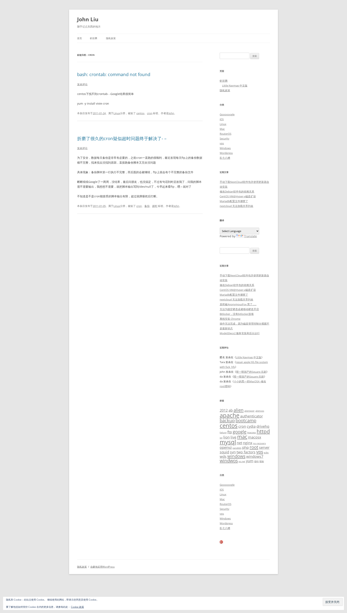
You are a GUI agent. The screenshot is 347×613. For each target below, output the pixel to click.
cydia (251, 426)
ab (231, 410)
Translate (250, 236)
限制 (261, 461)
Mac (222, 129)
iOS (222, 119)
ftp (229, 432)
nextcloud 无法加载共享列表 (236, 206)
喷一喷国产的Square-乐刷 (251, 372)
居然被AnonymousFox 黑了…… (238, 304)
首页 (79, 38)
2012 (224, 410)
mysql (228, 442)
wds (223, 456)
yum (249, 460)
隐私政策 (111, 38)
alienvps (259, 410)
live (233, 437)
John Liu (87, 19)
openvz (226, 447)
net (239, 442)
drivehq (262, 426)
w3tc (266, 452)
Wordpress (226, 153)
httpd (263, 431)
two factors (246, 452)
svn (233, 452)
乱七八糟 (225, 158)
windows (236, 456)
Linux (116, 113)
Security (224, 138)
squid (224, 452)
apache (229, 415)
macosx (254, 437)
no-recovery (259, 443)
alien (239, 410)
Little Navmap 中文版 (234, 85)
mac (242, 436)
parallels (237, 448)
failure (223, 432)
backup (227, 420)
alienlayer (249, 410)
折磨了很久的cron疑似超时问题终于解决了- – (121, 138)
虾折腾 (93, 38)
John (171, 113)
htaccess (251, 432)
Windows (225, 148)
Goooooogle (227, 114)
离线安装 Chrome (230, 319)
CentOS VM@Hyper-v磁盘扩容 (238, 196)
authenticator (251, 416)
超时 (154, 206)
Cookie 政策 (77, 607)
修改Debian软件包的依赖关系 (237, 191)
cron (149, 113)
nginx (247, 442)
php (245, 447)
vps (222, 143)
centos (140, 113)
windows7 (254, 456)
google (239, 432)
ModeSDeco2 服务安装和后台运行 (240, 333)
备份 (147, 206)
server (264, 447)
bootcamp (246, 420)
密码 (256, 461)
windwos (229, 460)
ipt (221, 437)
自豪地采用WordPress (102, 566)
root (254, 447)
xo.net (242, 461)
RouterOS (225, 133)
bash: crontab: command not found (113, 74)
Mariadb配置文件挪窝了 (234, 201)
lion (226, 437)
